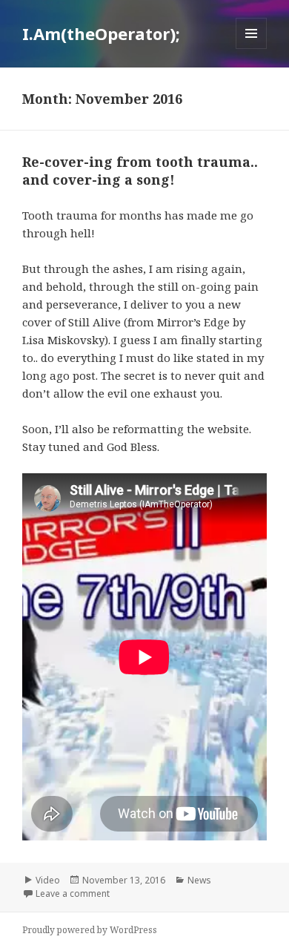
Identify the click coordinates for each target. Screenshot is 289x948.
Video (48, 880)
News (199, 880)
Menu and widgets (251, 48)
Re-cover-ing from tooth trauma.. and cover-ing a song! (140, 170)
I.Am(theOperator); (101, 33)
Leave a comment (73, 893)
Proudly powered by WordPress (89, 930)
